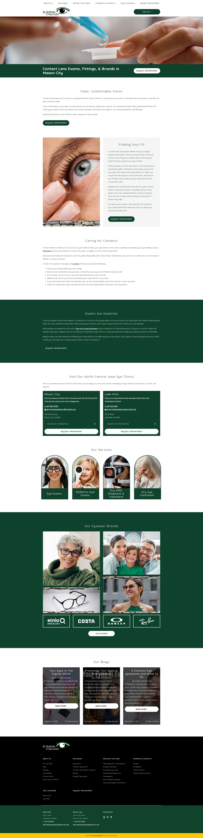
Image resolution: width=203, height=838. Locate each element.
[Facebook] (111, 817)
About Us (48, 3)
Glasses (136, 764)
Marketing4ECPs (98, 835)
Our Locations (127, 3)
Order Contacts (139, 770)
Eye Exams (62, 3)
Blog (44, 767)
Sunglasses (137, 767)
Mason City (47, 796)
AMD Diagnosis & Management (114, 764)
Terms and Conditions (51, 779)
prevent (76, 264)
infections (47, 251)
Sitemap (46, 770)
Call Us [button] (146, 12)
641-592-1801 (112, 406)
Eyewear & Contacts (105, 3)
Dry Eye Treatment (110, 767)
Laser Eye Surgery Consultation (114, 783)
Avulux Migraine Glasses (111, 779)
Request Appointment (149, 3)
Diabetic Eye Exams (80, 776)
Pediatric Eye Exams (80, 767)
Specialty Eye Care (81, 3)
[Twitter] (108, 817)
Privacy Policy (48, 776)
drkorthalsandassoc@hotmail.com (61, 409)
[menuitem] (48, 3)
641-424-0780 (52, 406)
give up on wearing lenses (87, 329)
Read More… (61, 706)
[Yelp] (104, 817)
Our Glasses (101, 633)
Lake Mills (46, 799)
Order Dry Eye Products (141, 773)
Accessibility (47, 773)
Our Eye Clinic (48, 764)
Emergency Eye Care (110, 770)
